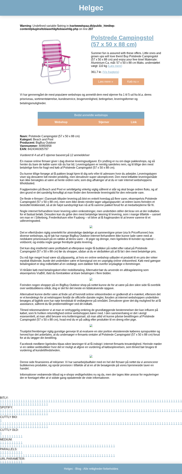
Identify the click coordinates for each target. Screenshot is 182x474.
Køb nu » (133, 81)
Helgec (91, 8)
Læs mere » (105, 81)
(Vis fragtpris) (110, 71)
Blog (78, 468)
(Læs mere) (115, 65)
